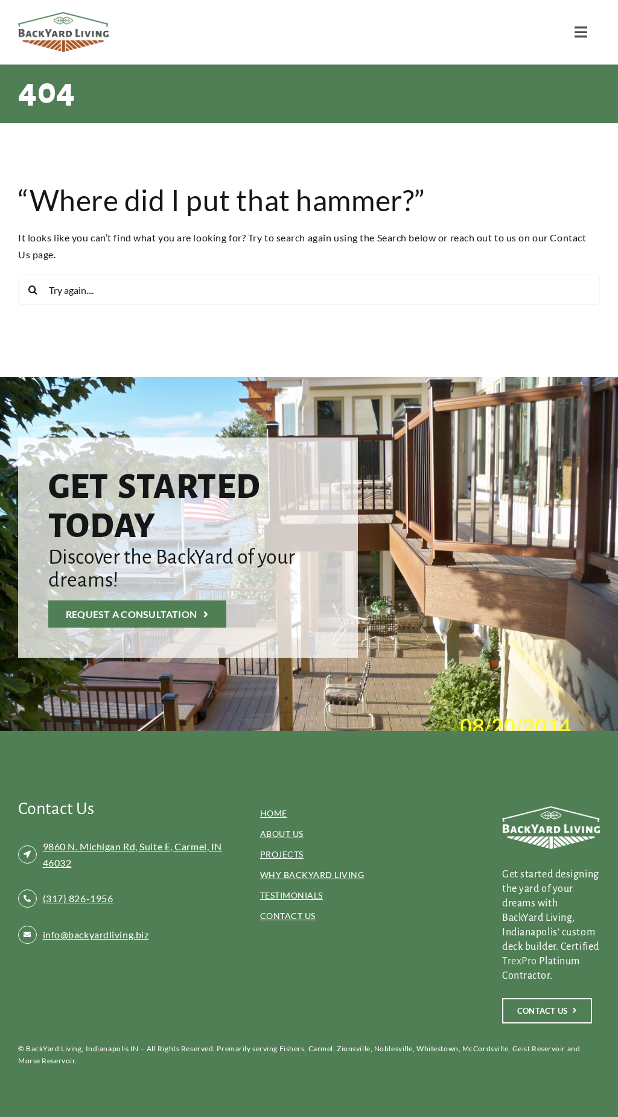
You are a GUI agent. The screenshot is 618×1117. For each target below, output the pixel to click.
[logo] (63, 16)
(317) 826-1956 (78, 898)
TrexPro (519, 961)
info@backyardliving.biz (96, 934)
